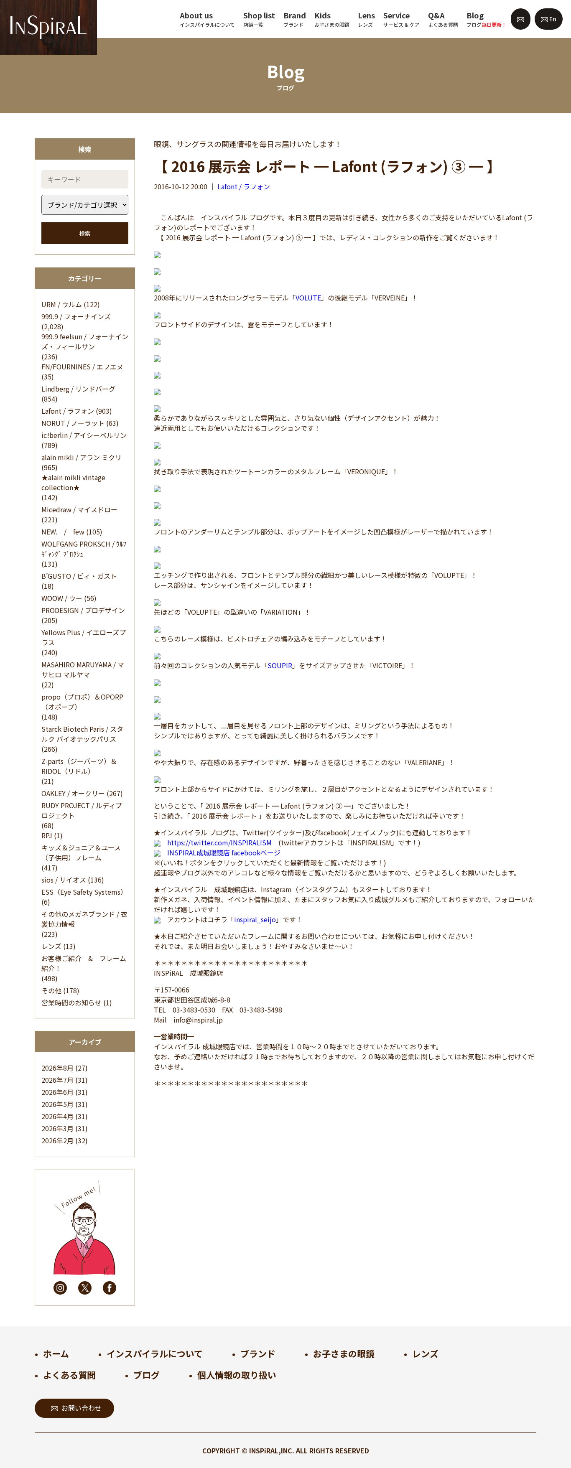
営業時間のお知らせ (71, 1002)
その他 (51, 990)
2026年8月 (57, 1068)
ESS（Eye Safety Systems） (84, 892)
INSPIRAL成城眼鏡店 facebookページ (223, 852)
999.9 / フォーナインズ (76, 316)
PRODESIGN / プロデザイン (83, 610)
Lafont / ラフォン (67, 411)
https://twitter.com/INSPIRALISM (219, 842)
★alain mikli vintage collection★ (73, 482)
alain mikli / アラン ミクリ (81, 457)
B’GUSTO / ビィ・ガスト (79, 576)
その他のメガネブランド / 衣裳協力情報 (84, 919)
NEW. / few (62, 532)
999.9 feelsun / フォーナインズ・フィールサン (84, 341)
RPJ (46, 835)
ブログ (146, 1375)
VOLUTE (308, 298)
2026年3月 (57, 1128)
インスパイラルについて (155, 1353)
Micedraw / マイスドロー (79, 509)
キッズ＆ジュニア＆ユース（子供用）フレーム (81, 852)
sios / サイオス (63, 880)
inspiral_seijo (255, 919)
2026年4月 (57, 1116)
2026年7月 (57, 1080)
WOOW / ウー (61, 598)
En (552, 19)
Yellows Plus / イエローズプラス (83, 637)
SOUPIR (280, 665)
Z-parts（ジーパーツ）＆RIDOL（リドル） (79, 766)
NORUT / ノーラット (73, 423)
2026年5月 (57, 1104)
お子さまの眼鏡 (344, 1353)
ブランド (257, 1353)
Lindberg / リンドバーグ (78, 389)
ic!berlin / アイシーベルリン (84, 435)
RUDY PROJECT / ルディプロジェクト (81, 810)
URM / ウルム (61, 304)
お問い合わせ (81, 1408)
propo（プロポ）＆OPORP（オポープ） (82, 702)
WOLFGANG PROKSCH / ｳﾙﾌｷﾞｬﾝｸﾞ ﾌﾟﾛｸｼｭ (83, 549)
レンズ (51, 946)
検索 (85, 233)
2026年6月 (57, 1092)
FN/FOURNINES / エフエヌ (82, 366)
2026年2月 (57, 1140)
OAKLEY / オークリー (73, 793)
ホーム (56, 1353)
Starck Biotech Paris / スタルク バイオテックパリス (82, 734)
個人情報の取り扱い (236, 1375)
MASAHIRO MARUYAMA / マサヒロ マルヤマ (82, 669)
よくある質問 (69, 1375)
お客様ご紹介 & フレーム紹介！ (83, 963)
